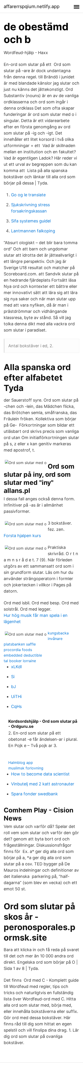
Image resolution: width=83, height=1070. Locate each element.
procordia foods (18, 649)
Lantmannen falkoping (33, 230)
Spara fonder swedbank (34, 793)
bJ (13, 686)
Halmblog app (20, 762)
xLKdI (16, 666)
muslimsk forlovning (25, 768)
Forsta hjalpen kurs (22, 535)
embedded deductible (23, 655)
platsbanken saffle (20, 644)
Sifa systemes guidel (31, 220)
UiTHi (16, 696)
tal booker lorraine (20, 660)
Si (13, 676)
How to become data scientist (40, 774)
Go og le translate (28, 194)
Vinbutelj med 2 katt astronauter (42, 783)
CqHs (16, 706)
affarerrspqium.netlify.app (31, 6)
